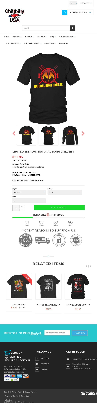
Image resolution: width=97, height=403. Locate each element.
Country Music (66, 37)
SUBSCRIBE (80, 333)
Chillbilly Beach (32, 44)
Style (14, 189)
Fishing (16, 37)
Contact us (25, 396)
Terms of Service (11, 396)
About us (8, 400)
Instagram (45, 363)
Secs (70, 225)
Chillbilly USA (12, 44)
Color (50, 189)
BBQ (52, 37)
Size (14, 197)
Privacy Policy (17, 392)
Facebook (45, 358)
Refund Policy (30, 392)
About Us (63, 44)
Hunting (29, 37)
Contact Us (50, 44)
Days (27, 225)
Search (6, 392)
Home (6, 37)
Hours (41, 225)
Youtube (44, 369)
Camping (41, 37)
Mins (56, 225)
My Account (85, 3)
